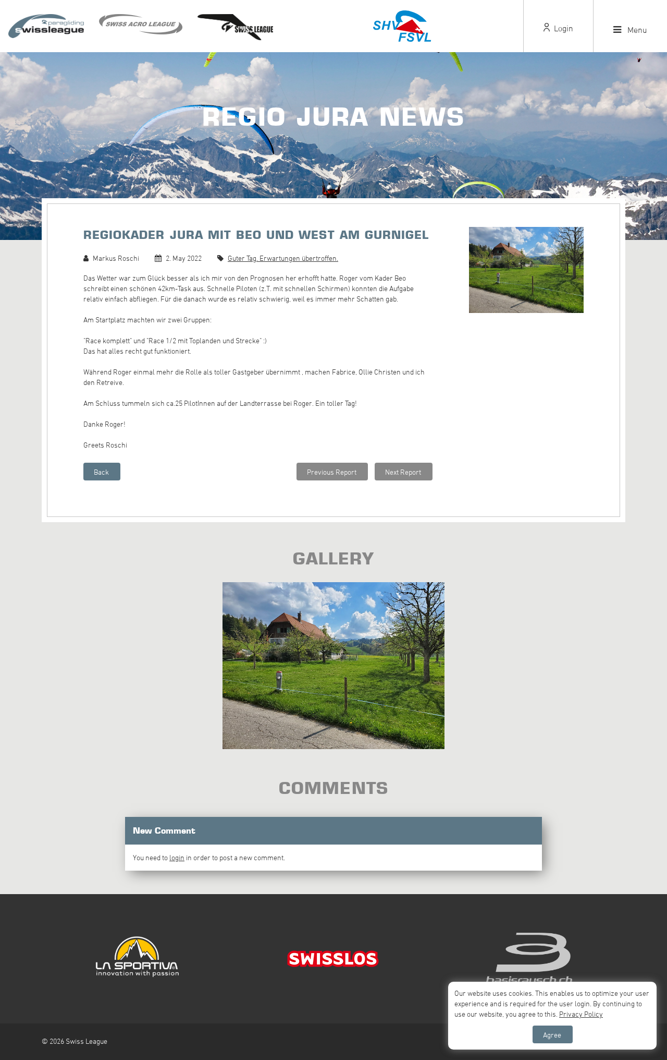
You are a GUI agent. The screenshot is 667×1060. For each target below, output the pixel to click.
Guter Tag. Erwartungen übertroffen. (283, 258)
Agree (552, 1034)
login (176, 857)
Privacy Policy (581, 1013)
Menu (636, 29)
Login (562, 28)
